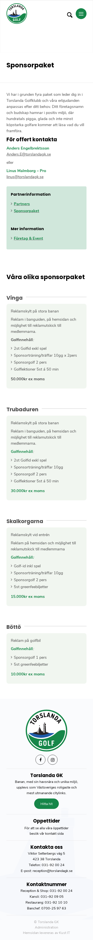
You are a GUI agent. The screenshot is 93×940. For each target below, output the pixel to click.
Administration (46, 927)
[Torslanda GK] (38, 13)
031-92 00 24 (53, 865)
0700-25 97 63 (53, 908)
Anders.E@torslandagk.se (28, 154)
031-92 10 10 (56, 902)
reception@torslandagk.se (52, 870)
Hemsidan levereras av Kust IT (46, 932)
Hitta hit (46, 804)
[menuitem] (69, 13)
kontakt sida (54, 833)
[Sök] (67, 14)
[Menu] (81, 13)
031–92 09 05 (52, 896)
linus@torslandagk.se (24, 176)
